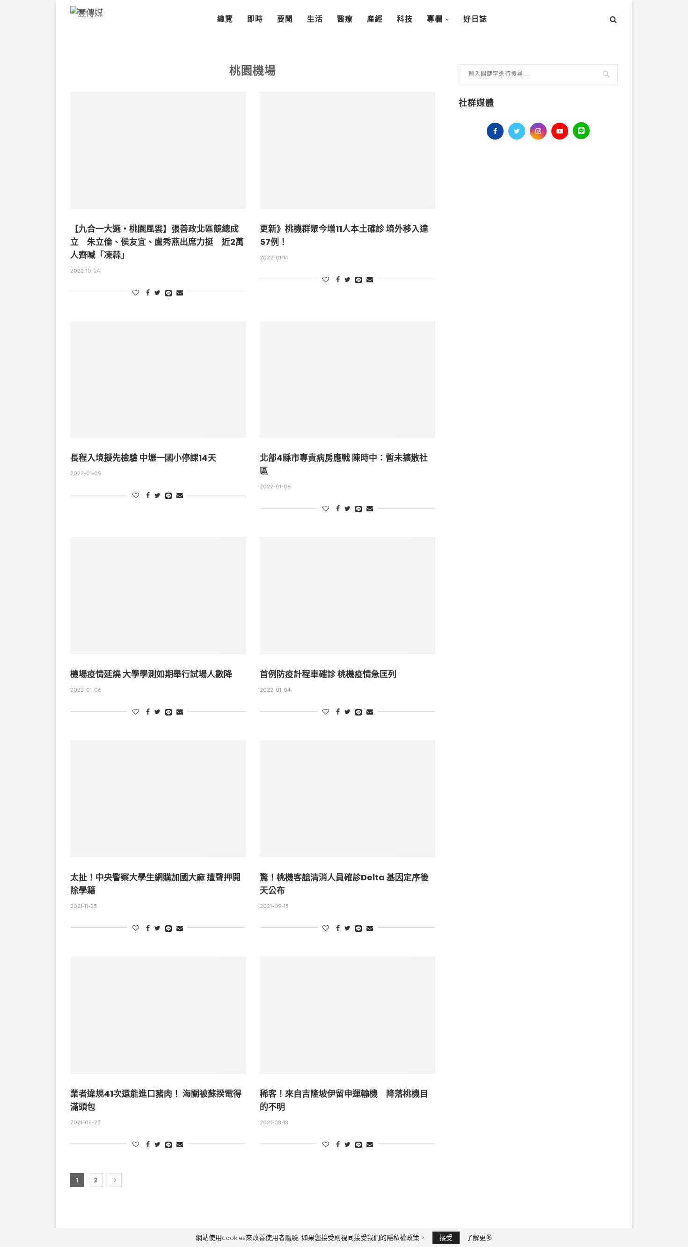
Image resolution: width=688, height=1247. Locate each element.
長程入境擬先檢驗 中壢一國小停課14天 (143, 458)
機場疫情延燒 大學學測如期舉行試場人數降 (151, 674)
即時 (255, 19)
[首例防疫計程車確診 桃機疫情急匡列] (347, 595)
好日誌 (475, 19)
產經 (375, 19)
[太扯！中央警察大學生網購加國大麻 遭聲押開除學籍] (158, 798)
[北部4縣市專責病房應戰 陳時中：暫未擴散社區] (347, 379)
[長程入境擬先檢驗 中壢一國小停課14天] (158, 379)
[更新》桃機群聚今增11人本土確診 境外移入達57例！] (347, 150)
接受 (446, 1237)
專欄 (435, 19)
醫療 (345, 19)
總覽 (225, 19)
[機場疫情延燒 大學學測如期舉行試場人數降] (158, 595)
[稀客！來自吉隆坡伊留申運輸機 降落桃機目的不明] (347, 1015)
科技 (405, 19)
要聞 (285, 19)
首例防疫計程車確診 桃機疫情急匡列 (328, 674)
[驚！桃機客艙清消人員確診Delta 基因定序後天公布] (347, 798)
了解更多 (479, 1237)
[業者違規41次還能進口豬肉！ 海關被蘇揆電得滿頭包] (158, 1015)
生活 (315, 19)
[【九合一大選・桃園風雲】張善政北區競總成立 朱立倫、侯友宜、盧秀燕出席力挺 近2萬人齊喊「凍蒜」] (158, 150)
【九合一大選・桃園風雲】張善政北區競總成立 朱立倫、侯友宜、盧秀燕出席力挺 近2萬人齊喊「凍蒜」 (157, 242)
